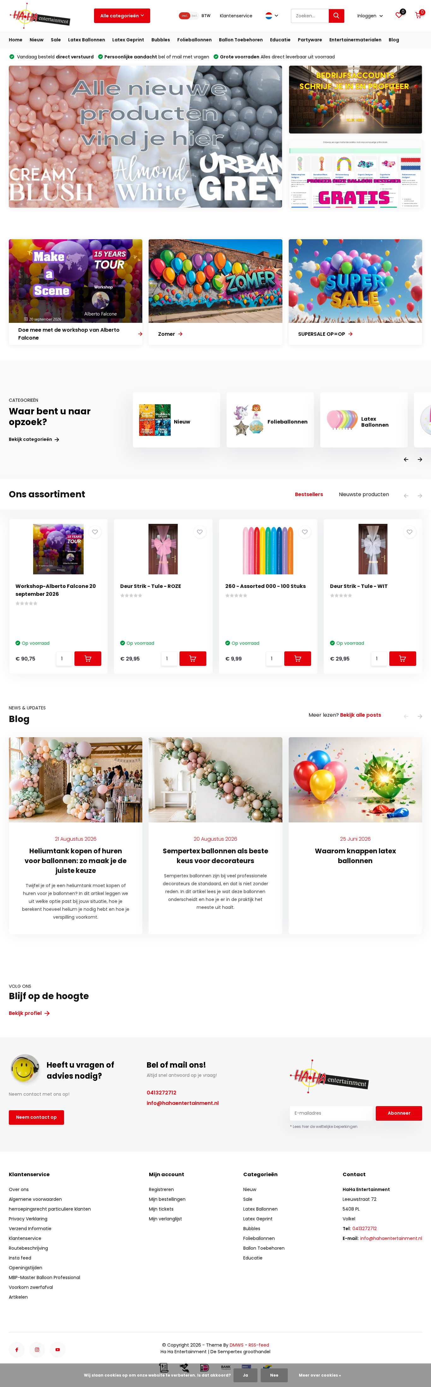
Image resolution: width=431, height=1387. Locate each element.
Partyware (310, 40)
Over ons (19, 1189)
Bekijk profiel (26, 1013)
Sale (56, 40)
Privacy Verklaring (28, 1219)
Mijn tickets (161, 1209)
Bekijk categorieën (31, 439)
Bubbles (160, 40)
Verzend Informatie (30, 1228)
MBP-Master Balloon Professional (44, 1277)
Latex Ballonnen (86, 40)
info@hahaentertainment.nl (183, 1103)
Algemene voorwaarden (35, 1199)
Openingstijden (25, 1268)
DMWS (237, 1345)
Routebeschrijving (28, 1248)
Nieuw (37, 40)
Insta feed (20, 1258)
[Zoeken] (337, 16)
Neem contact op (36, 1117)
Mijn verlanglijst (165, 1219)
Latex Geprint (128, 40)
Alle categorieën (119, 16)
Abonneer (399, 1113)
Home (15, 40)
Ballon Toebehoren (241, 40)
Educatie (280, 40)
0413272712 (161, 1092)
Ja (245, 1375)
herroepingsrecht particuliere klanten (50, 1209)
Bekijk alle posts (360, 715)
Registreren (161, 1189)
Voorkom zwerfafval (31, 1287)
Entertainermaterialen (355, 40)
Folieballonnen (194, 40)
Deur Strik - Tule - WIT (359, 586)
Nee (274, 1375)
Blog (394, 40)
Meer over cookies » (320, 1375)
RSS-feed (259, 1345)
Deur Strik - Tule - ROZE (150, 586)
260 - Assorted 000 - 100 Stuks (265, 586)
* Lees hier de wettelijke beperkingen (323, 1126)
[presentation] (406, 460)
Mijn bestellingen (167, 1199)
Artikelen (18, 1297)
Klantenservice (236, 16)
